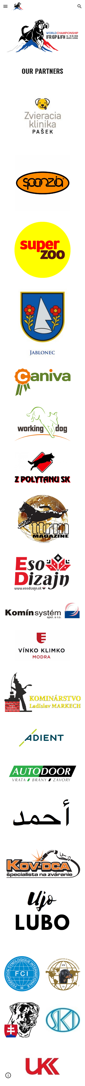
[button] (5, 6)
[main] (42, 70)
